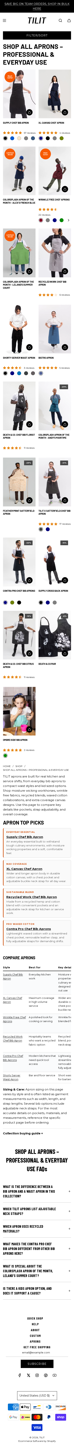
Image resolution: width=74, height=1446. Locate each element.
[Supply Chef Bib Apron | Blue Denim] (33, 138)
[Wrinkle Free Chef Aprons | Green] (62, 220)
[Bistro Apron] (54, 329)
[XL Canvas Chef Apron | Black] (48, 138)
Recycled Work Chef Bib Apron (52, 283)
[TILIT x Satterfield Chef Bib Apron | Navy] (48, 529)
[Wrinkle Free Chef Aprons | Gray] (48, 220)
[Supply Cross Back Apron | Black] (41, 603)
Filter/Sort (37, 35)
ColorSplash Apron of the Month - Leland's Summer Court (18, 284)
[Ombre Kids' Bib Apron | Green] (5, 756)
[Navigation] (4, 20)
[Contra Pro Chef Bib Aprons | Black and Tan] (19, 603)
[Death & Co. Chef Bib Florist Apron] (19, 406)
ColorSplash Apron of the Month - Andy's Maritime (53, 436)
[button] (68, 220)
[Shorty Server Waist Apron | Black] (5, 373)
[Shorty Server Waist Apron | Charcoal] (26, 373)
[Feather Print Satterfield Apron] (19, 482)
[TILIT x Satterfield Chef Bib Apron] (54, 482)
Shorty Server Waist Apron (19, 357)
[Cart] (69, 20)
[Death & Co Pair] (54, 635)
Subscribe (37, 1364)
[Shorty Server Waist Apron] (19, 329)
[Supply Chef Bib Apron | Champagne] (19, 138)
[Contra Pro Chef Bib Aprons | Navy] (5, 603)
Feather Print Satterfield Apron (18, 512)
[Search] (60, 20)
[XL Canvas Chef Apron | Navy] (41, 138)
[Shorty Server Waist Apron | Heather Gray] (33, 373)
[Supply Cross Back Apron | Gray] (55, 603)
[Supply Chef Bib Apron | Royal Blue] (12, 138)
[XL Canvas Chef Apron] (54, 94)
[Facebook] (19, 1376)
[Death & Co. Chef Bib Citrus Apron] (19, 635)
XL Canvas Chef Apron (51, 122)
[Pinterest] (45, 1376)
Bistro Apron (46, 357)
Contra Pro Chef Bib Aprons (19, 590)
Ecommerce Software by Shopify (37, 1440)
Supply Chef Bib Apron (16, 122)
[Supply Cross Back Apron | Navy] (48, 603)
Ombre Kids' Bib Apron (15, 739)
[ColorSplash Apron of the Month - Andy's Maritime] (54, 406)
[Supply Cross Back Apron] (54, 562)
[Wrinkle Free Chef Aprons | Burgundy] (41, 220)
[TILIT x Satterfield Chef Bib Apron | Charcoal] (41, 529)
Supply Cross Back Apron (53, 590)
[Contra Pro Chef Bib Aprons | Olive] (12, 603)
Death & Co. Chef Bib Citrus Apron (18, 665)
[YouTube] (54, 1376)
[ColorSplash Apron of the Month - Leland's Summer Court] (19, 252)
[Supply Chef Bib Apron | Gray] (26, 138)
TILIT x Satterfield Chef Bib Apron (54, 512)
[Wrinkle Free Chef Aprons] (54, 171)
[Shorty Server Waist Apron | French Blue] (19, 373)
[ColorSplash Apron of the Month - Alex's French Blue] (19, 171)
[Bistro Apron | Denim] (41, 373)
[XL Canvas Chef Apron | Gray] (55, 138)
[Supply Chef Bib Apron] (19, 94)
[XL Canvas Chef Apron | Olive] (62, 138)
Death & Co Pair (47, 663)
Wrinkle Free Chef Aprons (54, 199)
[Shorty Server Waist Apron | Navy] (12, 373)
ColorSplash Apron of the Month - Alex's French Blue (19, 201)
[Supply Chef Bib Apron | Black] (5, 138)
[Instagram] (37, 1376)
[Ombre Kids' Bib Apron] (19, 711)
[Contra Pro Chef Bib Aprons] (19, 562)
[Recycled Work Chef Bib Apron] (54, 252)
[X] (28, 1376)
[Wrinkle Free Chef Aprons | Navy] (55, 220)
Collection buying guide (21, 1133)
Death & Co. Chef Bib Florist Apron (19, 436)
